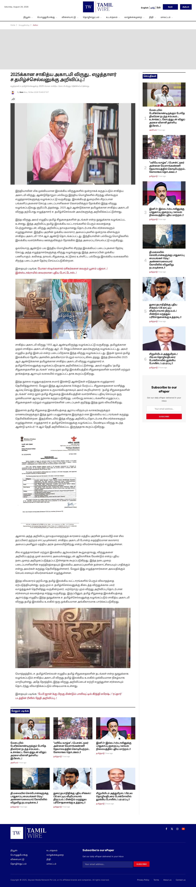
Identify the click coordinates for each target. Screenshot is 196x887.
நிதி (151, 17)
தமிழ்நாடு (57, 757)
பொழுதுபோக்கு (46, 17)
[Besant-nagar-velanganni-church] (73, 728)
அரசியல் (14, 763)
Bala (21, 92)
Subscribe (164, 416)
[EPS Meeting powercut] (30, 728)
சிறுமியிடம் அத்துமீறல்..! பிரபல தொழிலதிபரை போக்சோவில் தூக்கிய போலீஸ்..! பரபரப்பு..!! (114, 796)
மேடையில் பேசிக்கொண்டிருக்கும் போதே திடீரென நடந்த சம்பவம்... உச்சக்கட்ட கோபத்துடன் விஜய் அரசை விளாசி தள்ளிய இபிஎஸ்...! (28, 751)
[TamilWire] (98, 7)
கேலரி (170, 7)
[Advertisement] (98, 49)
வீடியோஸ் (186, 7)
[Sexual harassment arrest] (115, 779)
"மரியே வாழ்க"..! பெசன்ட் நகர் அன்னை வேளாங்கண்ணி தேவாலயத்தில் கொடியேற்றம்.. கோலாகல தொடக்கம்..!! (71, 748)
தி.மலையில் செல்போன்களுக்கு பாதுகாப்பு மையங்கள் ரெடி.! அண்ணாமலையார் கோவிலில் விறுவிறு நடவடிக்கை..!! (29, 798)
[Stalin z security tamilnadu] (115, 728)
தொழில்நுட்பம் (91, 17)
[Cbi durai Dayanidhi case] (73, 779)
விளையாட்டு (69, 17)
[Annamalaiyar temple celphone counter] (30, 779)
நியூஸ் (26, 17)
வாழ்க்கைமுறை (133, 17)
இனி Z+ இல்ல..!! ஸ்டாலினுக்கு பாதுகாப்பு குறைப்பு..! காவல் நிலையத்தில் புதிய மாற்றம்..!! (113, 746)
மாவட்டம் (165, 17)
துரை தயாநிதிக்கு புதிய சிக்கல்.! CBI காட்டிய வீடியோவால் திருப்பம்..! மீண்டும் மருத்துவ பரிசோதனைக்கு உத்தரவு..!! (72, 798)
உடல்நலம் (111, 17)
